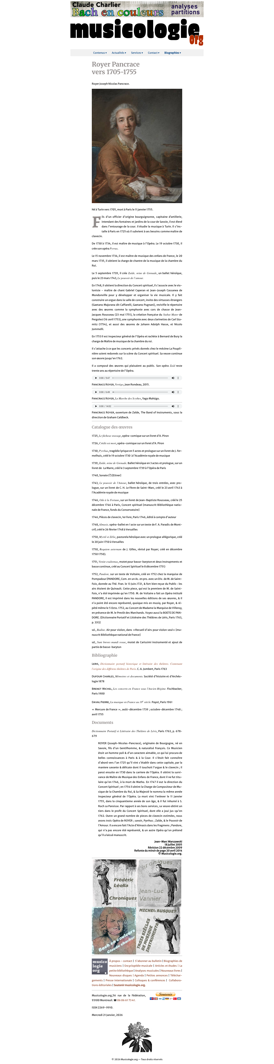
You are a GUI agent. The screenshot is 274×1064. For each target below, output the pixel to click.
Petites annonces (158, 975)
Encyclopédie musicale (138, 965)
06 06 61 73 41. (126, 1000)
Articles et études (166, 965)
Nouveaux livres (171, 970)
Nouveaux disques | (121, 975)
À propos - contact (120, 961)
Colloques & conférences (149, 980)
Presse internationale (119, 980)
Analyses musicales (147, 970)
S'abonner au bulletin (148, 961)
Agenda (139, 975)
